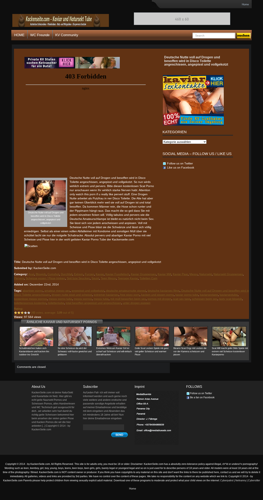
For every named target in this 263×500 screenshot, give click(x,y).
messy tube (101, 298)
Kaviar (100, 274)
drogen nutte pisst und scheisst (72, 294)
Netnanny (240, 480)
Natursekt (205, 274)
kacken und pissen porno (157, 294)
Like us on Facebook (180, 167)
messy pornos (83, 298)
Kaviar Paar (180, 274)
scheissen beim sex (204, 298)
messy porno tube (60, 298)
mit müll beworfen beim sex (128, 298)
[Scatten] (72, 62)
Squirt (95, 278)
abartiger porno (33, 290)
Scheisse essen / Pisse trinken (45, 278)
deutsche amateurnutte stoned (126, 290)
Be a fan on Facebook (202, 397)
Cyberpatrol (226, 480)
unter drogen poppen (136, 303)
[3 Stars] (22, 312)
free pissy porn (130, 294)
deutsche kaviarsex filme (164, 290)
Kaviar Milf (164, 274)
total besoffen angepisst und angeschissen (93, 303)
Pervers (19, 278)
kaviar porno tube (186, 294)
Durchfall (66, 274)
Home (245, 4)
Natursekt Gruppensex (228, 274)
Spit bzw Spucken (78, 278)
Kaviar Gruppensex (143, 274)
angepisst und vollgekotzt (88, 290)
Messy (193, 274)
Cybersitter (254, 480)
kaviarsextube (229, 294)
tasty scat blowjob (230, 298)
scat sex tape (181, 298)
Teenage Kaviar (128, 278)
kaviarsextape (209, 294)
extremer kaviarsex (106, 294)
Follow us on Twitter (179, 163)
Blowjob (41, 274)
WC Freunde (40, 35)
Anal (31, 274)
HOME (19, 35)
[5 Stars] (28, 312)
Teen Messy (108, 278)
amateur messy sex (57, 290)
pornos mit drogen (159, 298)
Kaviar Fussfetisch (117, 274)
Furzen (89, 274)
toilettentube (56, 303)
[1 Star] (15, 312)
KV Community (66, 35)
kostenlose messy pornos (30, 298)
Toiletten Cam (148, 278)
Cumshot (53, 274)
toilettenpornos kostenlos (30, 303)
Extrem (78, 274)
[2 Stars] (19, 312)
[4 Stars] (25, 312)
